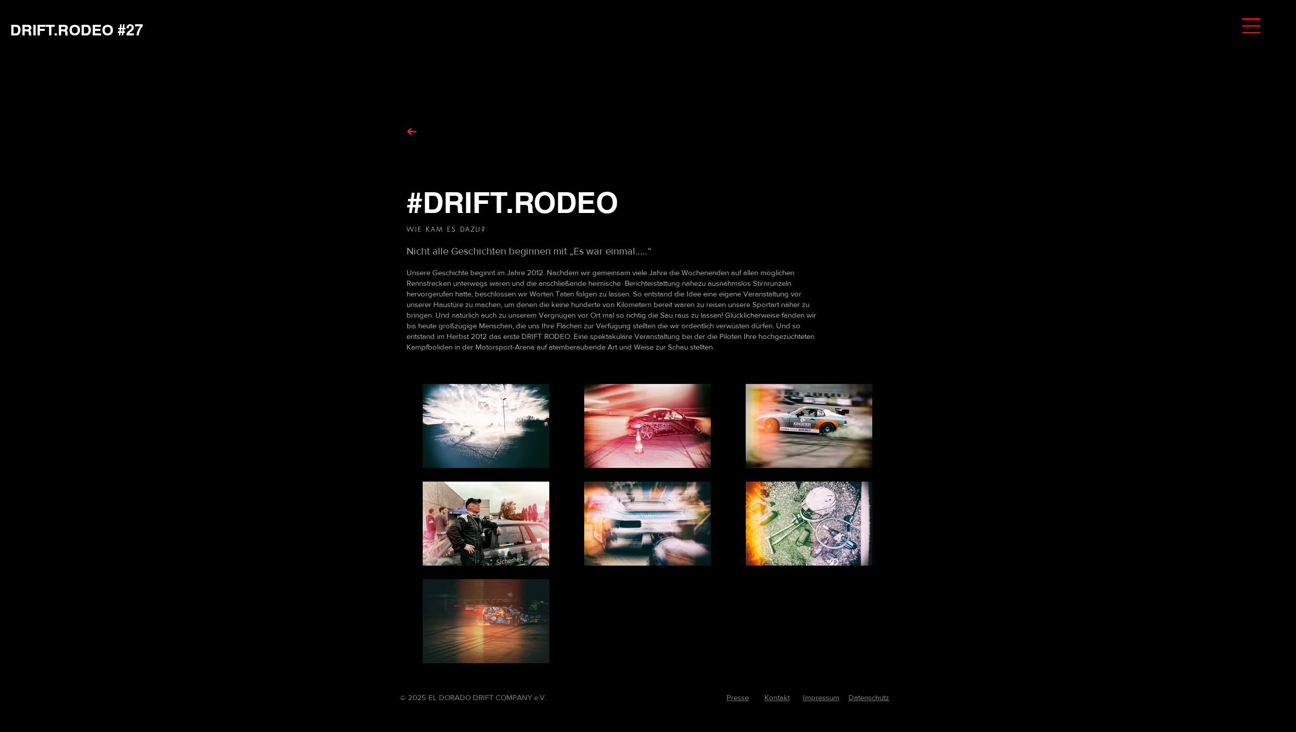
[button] (1251, 25)
